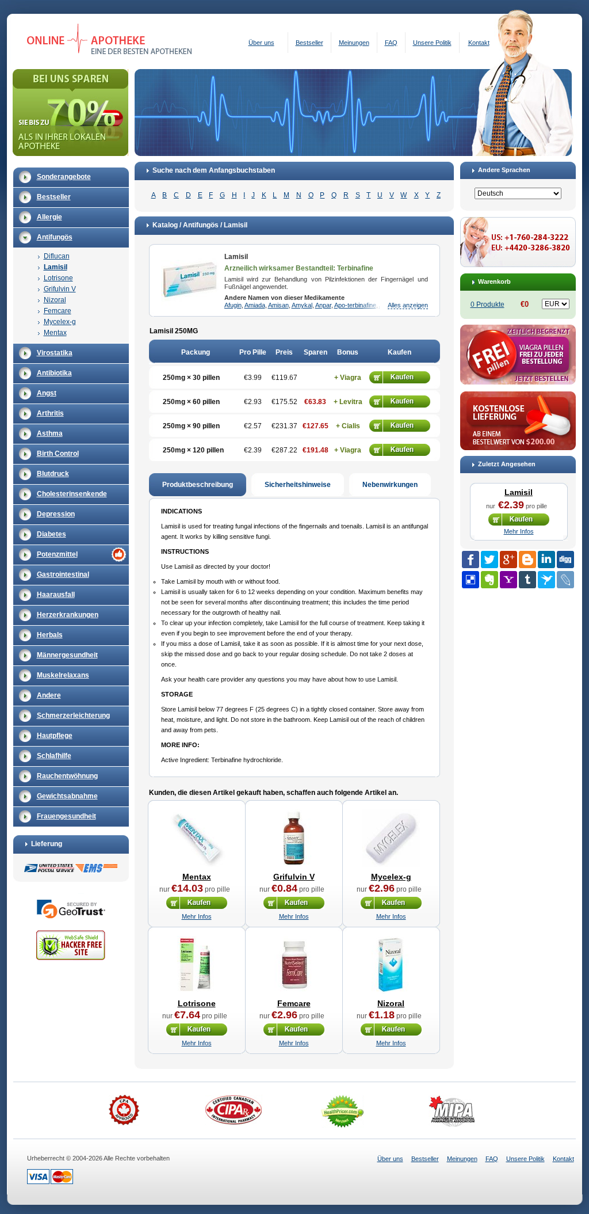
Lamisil (55, 267)
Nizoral (55, 300)
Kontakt (478, 42)
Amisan (278, 305)
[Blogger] (527, 559)
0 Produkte (487, 304)
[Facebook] (470, 559)
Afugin (233, 305)
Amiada (254, 305)
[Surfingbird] (546, 579)
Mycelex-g (60, 322)
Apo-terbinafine (355, 305)
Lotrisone (58, 278)
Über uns (261, 42)
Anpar (323, 305)
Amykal (302, 305)
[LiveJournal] (565, 579)
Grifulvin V (60, 289)
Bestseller (309, 42)
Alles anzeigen (408, 305)
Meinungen (354, 42)
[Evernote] (489, 579)
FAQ (391, 42)
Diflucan (57, 256)
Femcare (57, 311)
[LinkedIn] (546, 559)
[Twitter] (489, 559)
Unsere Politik (432, 42)
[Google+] (508, 559)
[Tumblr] (527, 579)
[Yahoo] (508, 579)
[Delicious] (470, 579)
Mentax (55, 333)
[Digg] (565, 559)
